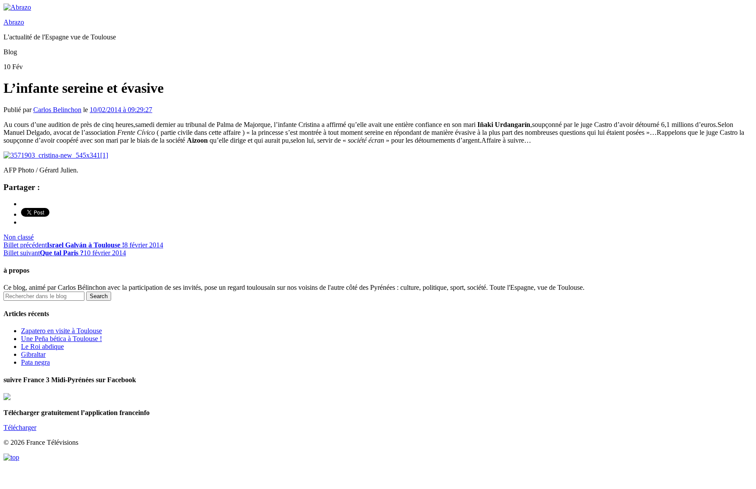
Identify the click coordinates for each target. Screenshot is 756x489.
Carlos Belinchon (57, 109)
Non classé (19, 237)
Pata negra (35, 362)
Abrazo (14, 22)
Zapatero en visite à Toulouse (61, 330)
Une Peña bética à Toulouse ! (61, 338)
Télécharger (20, 427)
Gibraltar (33, 354)
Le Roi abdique (42, 346)
